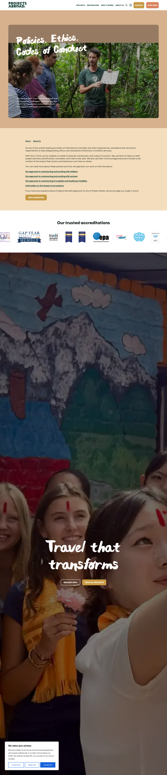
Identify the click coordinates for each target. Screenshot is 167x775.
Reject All (32, 765)
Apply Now (152, 5)
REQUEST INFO (70, 582)
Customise (16, 765)
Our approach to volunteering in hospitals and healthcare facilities (56, 181)
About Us (37, 141)
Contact (139, 5)
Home (27, 141)
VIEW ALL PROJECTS (94, 582)
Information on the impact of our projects (44, 185)
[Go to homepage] (17, 5)
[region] (32, 756)
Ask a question (36, 197)
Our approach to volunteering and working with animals (51, 176)
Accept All (48, 765)
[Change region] (130, 5)
